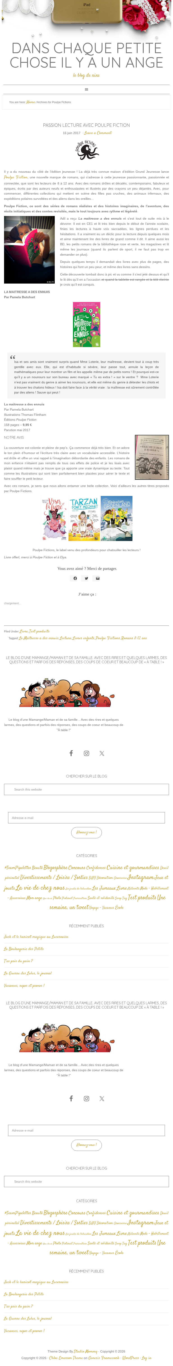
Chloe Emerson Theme (66, 1358)
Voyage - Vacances (101, 908)
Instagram (141, 877)
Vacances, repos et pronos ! (24, 986)
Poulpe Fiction (15, 177)
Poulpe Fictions (108, 638)
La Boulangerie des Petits (24, 949)
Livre (24, 631)
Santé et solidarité (101, 898)
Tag (124, 898)
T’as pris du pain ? (18, 961)
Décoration (105, 878)
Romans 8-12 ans (134, 638)
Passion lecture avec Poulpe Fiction (86, 125)
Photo (57, 898)
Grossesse (120, 878)
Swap (118, 898)
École (119, 908)
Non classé (47, 898)
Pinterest (67, 898)
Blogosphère (56, 867)
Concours (77, 867)
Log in (146, 1358)
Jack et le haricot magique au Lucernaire (36, 937)
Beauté (37, 868)
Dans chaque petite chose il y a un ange (87, 55)
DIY (92, 878)
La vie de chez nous (40, 888)
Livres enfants (83, 638)
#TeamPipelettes (18, 868)
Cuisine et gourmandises (133, 868)
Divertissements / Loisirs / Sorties (54, 877)
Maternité (133, 888)
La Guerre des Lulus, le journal (28, 973)
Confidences (96, 868)
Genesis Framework (103, 1358)
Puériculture (80, 898)
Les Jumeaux (104, 888)
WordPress (130, 1358)
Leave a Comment (98, 133)
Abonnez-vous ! (87, 832)
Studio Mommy (85, 1352)
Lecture (65, 638)
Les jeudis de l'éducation (78, 889)
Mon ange (34, 898)
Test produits (39, 631)
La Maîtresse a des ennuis (39, 638)
